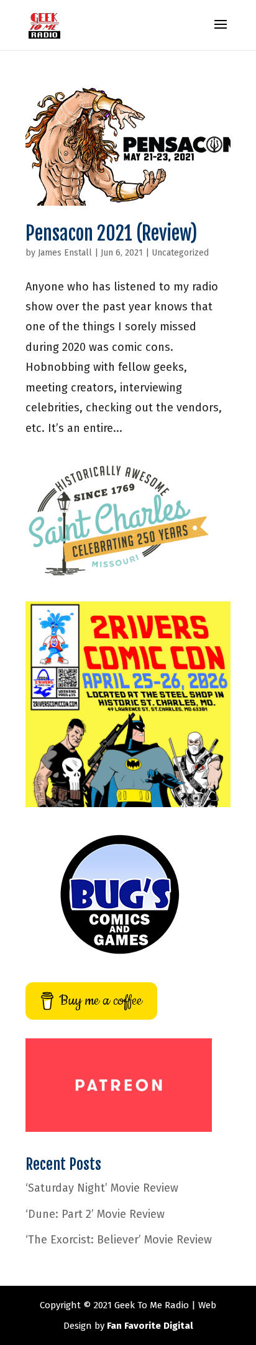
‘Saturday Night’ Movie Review (101, 1188)
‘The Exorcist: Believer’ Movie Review (118, 1240)
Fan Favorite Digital (150, 1325)
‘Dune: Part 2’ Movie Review (95, 1214)
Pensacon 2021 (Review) (111, 233)
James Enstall (65, 252)
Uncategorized (180, 252)
